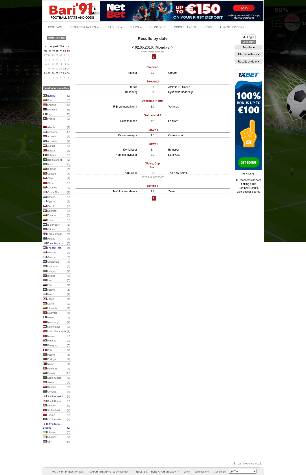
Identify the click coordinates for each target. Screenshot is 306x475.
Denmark (58, 210)
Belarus (58, 150)
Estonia (58, 229)
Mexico (58, 317)
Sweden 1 (153, 67)
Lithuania (58, 308)
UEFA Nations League (56, 425)
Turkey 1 (152, 129)
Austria (58, 145)
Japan (58, 298)
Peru (58, 350)
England (58, 104)
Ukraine (58, 432)
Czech (58, 206)
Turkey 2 (152, 144)
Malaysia (58, 312)
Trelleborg (131, 92)
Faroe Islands (58, 233)
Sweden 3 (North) (153, 101)
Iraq (58, 285)
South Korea (58, 401)
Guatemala (58, 261)
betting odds (248, 184)
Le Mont (173, 121)
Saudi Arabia (58, 377)
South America (58, 396)
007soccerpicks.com (248, 180)
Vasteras (173, 106)
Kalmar (132, 72)
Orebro (172, 72)
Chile (58, 178)
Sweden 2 (153, 81)
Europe (58, 95)
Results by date (247, 61)
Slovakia (58, 387)
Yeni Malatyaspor (126, 154)
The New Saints (177, 173)
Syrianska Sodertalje (181, 92)
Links (187, 471)
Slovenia (58, 391)
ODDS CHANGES (185, 27)
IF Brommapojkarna (125, 106)
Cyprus (58, 201)
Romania (58, 368)
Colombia (58, 187)
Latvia (58, 303)
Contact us (220, 471)
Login (250, 37)
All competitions (248, 54)
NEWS (208, 27)
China (58, 183)
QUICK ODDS (157, 27)
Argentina (58, 132)
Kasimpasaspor (127, 135)
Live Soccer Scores (248, 191)
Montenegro (58, 322)
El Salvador (58, 224)
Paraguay (58, 345)
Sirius (133, 87)
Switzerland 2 (152, 115)
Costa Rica (58, 192)
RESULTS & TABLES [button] (83, 27)
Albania (58, 127)
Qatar (58, 363)
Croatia (58, 197)
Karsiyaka (174, 154)
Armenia (58, 136)
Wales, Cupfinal (152, 165)
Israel (58, 294)
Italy (58, 114)
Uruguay (58, 436)
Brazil (58, 164)
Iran (58, 280)
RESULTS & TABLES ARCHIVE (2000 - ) (156, 471)
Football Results (249, 188)
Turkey (58, 415)
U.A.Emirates (58, 419)
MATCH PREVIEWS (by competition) (109, 471)
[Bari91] (72, 10)
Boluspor (173, 149)
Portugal (58, 359)
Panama (58, 340)
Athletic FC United (179, 87)
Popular (248, 47)
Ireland (58, 289)
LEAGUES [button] (113, 27)
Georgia (58, 252)
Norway (58, 336)
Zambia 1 (152, 186)
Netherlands (58, 326)
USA (58, 441)
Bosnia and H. (58, 159)
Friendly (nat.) (58, 247)
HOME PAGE (55, 27)
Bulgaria (58, 169)
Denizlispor (130, 149)
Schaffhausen (128, 121)
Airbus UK (131, 173)
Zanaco (172, 191)
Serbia (58, 382)
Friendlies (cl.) (58, 243)
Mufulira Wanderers (125, 191)
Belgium (58, 155)
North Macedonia (58, 331)
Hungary (58, 271)
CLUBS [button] (135, 27)
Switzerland (58, 410)
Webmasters (202, 471)
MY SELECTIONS (233, 27)
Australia (58, 141)
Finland (58, 238)
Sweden (58, 405)
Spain (58, 100)
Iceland (58, 275)
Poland (58, 354)
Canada (58, 173)
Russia (58, 373)
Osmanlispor (176, 135)
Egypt (58, 220)
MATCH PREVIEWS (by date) (68, 471)
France (58, 118)
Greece (58, 257)
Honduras (58, 266)
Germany (58, 109)
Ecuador (58, 215)
